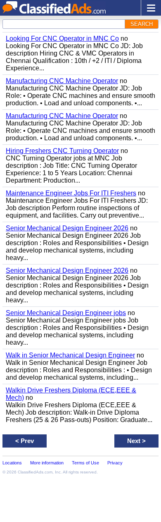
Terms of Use (85, 462)
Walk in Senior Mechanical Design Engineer (70, 355)
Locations (12, 462)
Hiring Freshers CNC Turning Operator (62, 150)
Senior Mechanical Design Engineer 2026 (67, 228)
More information (47, 462)
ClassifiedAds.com (35, 472)
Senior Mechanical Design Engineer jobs (66, 312)
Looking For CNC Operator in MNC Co (62, 38)
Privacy (115, 462)
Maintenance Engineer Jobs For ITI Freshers (71, 193)
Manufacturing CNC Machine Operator (62, 80)
